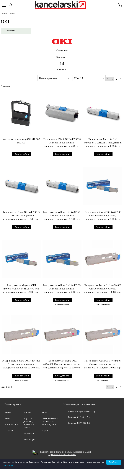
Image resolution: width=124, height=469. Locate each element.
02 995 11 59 (83, 417)
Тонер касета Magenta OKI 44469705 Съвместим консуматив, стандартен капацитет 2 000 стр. (21, 288)
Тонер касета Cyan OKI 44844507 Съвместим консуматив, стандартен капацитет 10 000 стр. (102, 364)
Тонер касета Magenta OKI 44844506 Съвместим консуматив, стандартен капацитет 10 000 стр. (62, 364)
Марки (45, 430)
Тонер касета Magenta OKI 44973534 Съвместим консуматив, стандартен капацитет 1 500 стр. (103, 142)
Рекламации (29, 439)
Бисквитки (28, 433)
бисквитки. (8, 465)
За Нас (45, 412)
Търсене (9, 430)
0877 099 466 (83, 423)
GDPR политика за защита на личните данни (49, 421)
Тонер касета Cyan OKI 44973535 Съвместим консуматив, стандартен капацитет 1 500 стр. (21, 215)
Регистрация (11, 424)
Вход (7, 418)
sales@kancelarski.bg (85, 411)
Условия (27, 412)
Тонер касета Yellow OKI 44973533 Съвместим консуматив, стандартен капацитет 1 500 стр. (62, 215)
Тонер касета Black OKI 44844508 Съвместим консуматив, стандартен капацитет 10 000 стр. (102, 288)
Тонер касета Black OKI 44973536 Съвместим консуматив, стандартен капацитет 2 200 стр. (62, 142)
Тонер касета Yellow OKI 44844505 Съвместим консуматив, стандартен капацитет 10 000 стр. (21, 364)
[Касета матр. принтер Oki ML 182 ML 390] (21, 113)
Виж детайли (22, 154)
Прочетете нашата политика (62, 454)
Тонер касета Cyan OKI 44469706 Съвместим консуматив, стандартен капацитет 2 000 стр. (102, 215)
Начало (4, 13)
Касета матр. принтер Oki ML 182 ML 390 (21, 141)
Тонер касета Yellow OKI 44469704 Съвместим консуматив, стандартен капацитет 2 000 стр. (62, 288)
